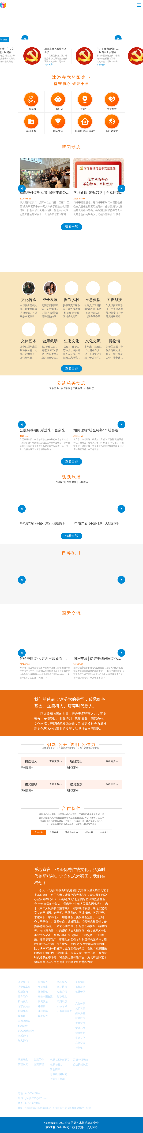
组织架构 (23, 991)
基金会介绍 (24, 982)
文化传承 (80, 1003)
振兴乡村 (80, 1013)
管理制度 (23, 1064)
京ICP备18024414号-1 (59, 1127)
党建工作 (40, 1053)
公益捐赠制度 (80, 1064)
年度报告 (43, 1016)
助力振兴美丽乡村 (85, 131)
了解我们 (60, 482)
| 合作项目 (65, 388)
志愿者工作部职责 (60, 1059)
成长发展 (80, 1008)
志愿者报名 (56, 1064)
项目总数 (31, 131)
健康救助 (80, 1033)
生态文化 (80, 1038)
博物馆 (79, 1047)
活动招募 (55, 1069)
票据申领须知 (80, 1059)
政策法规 (24, 1053)
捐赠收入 (43, 982)
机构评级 (23, 1026)
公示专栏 (62, 1006)
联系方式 (24, 1085)
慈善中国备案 (45, 996)
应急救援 (80, 1018)
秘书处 (21, 1016)
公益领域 (31, 109)
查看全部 (71, 226)
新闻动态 (63, 976)
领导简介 (23, 996)
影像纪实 (62, 996)
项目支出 (43, 986)
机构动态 (62, 982)
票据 (76, 1053)
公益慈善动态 (64, 1011)
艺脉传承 (80, 991)
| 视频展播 (70, 482)
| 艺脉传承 (82, 482)
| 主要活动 (76, 388)
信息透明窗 (46, 976)
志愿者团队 (24, 1021)
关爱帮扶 (112, 109)
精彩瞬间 (62, 991)
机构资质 (23, 1001)
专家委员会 (24, 1006)
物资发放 (43, 1001)
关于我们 (24, 976)
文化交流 (80, 1042)
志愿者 (54, 1053)
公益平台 (85, 109)
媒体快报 (62, 986)
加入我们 (23, 1040)
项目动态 (62, 1001)
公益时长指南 (57, 1079)
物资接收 (43, 991)
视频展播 (81, 976)
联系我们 (23, 1035)
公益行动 (58, 109)
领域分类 (81, 997)
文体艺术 (80, 1028)
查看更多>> (55, 761)
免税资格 (43, 1011)
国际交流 (58, 131)
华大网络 (91, 1127)
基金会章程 (24, 986)
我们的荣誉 (112, 131)
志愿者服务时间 (58, 1074)
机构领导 (23, 1011)
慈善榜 (41, 1006)
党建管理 (39, 1064)
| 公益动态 (88, 388)
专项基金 (54, 388)
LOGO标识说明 (26, 1031)
